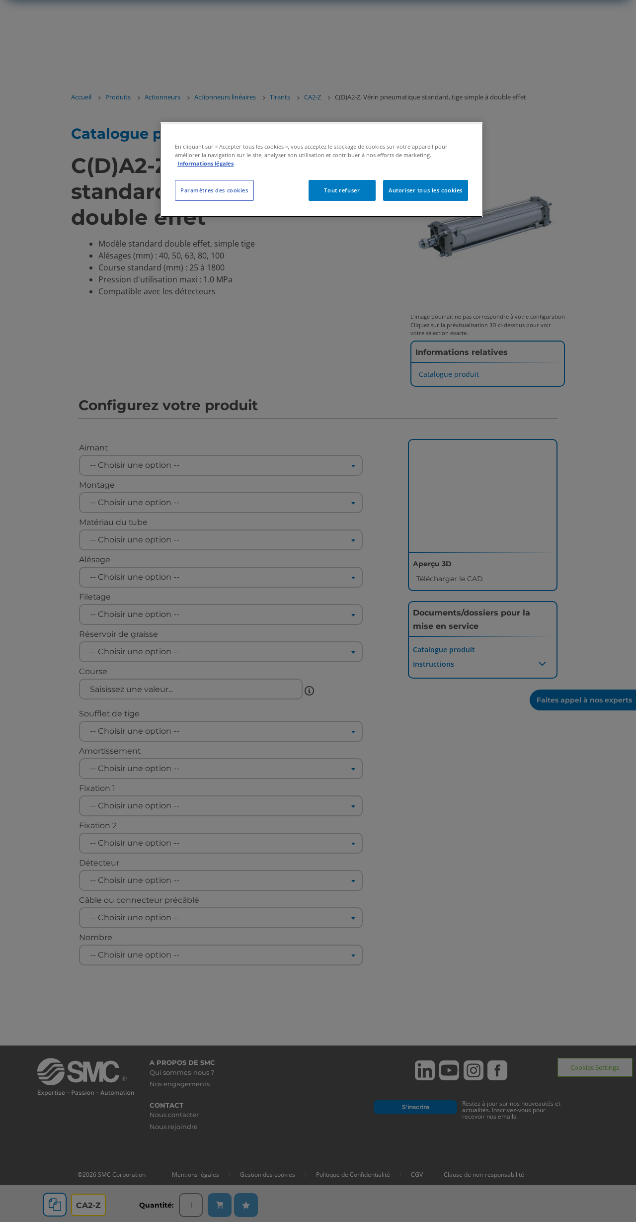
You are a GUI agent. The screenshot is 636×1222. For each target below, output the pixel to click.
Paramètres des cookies (214, 190)
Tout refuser (342, 190)
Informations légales (205, 163)
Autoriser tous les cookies (426, 190)
